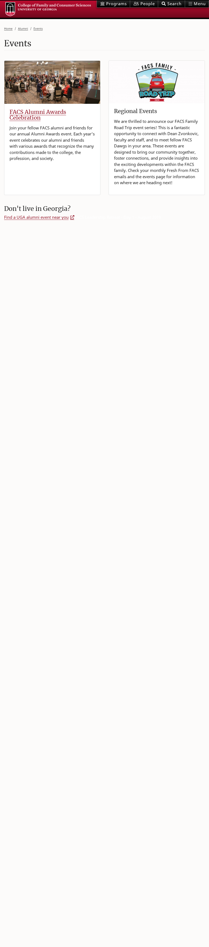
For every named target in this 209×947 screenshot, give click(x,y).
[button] (171, 4)
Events (38, 28)
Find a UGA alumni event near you (36, 217)
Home (8, 28)
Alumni (23, 28)
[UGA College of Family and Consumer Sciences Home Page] (48, 9)
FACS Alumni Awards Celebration (38, 115)
